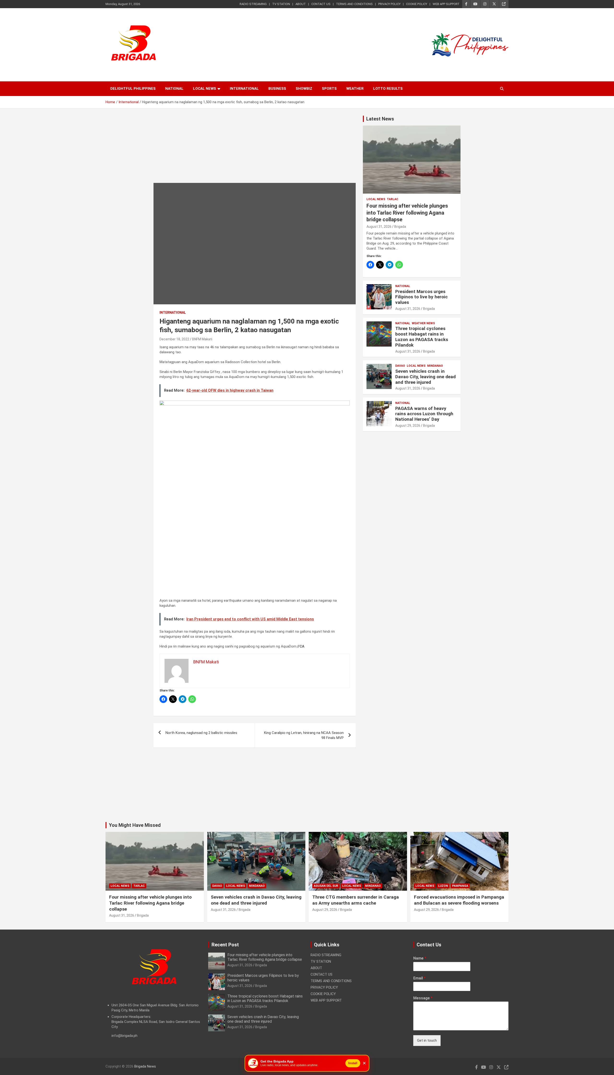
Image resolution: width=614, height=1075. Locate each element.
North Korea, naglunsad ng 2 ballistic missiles (201, 733)
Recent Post (225, 945)
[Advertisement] (255, 149)
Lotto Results (388, 88)
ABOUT (300, 4)
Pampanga (460, 886)
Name (419, 958)
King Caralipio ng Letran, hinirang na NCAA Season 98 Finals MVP (304, 735)
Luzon (443, 886)
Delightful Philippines (133, 88)
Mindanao (435, 365)
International (244, 88)
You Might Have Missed (135, 825)
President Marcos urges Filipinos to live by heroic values (421, 297)
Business (277, 88)
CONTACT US (321, 4)
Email (419, 978)
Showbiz (304, 88)
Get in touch (427, 1040)
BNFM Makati (202, 339)
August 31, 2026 (378, 226)
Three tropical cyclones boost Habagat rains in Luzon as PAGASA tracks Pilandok (421, 337)
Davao (400, 365)
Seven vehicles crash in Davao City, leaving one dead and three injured (425, 376)
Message (422, 998)
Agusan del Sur (326, 886)
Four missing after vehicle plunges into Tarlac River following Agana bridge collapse (407, 212)
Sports (329, 88)
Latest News (380, 119)
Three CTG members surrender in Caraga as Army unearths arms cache (355, 900)
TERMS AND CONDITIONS (354, 4)
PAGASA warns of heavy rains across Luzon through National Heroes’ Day (424, 414)
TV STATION (281, 4)
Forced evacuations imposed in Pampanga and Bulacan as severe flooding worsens (459, 900)
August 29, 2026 (407, 425)
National (174, 88)
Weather (355, 88)
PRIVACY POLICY (389, 4)
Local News (204, 88)
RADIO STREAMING (253, 4)
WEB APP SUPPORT (446, 4)
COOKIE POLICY (416, 4)
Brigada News (145, 1066)
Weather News (423, 323)
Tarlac (392, 199)
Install (352, 1063)
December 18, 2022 (174, 339)
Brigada (400, 226)
